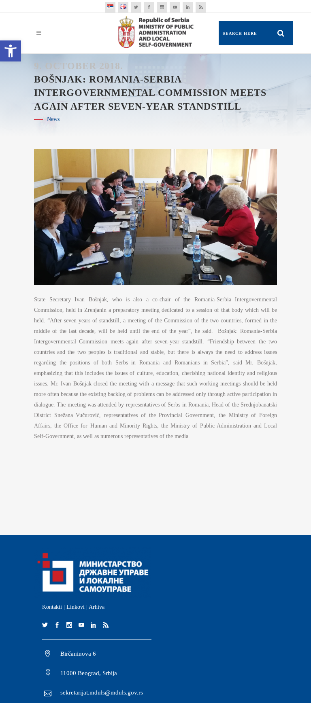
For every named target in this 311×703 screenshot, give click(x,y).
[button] (10, 50)
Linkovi (75, 607)
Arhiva (96, 607)
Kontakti (52, 607)
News (53, 119)
